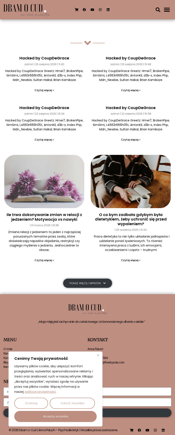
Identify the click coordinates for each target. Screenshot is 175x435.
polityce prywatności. (40, 392)
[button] (158, 10)
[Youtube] (92, 10)
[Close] (98, 355)
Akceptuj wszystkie (55, 416)
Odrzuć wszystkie (72, 403)
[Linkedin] (108, 10)
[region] (55, 388)
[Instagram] (100, 10)
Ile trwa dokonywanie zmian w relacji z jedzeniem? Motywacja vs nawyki (44, 217)
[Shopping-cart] (76, 10)
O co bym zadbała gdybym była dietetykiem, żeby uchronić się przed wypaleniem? (131, 219)
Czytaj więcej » (44, 90)
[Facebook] (84, 10)
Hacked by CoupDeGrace (44, 58)
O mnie (7, 349)
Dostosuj (31, 403)
